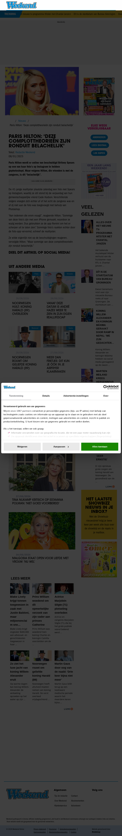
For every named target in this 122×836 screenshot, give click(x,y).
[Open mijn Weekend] (104, 5)
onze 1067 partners (21, 411)
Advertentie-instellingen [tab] (76, 396)
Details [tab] (46, 396)
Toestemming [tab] (16, 396)
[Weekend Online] (21, 5)
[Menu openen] (96, 5)
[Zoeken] (113, 5)
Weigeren (22, 446)
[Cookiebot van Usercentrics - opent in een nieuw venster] (106, 387)
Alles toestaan (99, 446)
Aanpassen (59, 446)
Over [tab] (105, 396)
